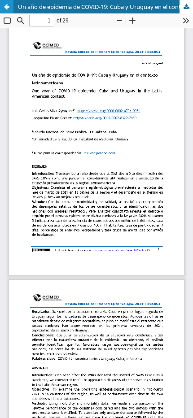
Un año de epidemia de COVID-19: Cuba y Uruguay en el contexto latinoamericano (105, 7)
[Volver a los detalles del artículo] (6, 6)
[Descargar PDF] (186, 6)
